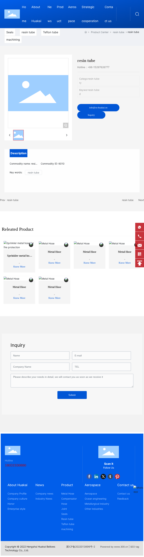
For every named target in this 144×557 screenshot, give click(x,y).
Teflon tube (50, 32)
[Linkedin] (96, 476)
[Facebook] (89, 476)
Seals (9, 32)
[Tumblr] (110, 476)
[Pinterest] (117, 476)
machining (13, 39)
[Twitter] (103, 476)
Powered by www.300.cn (114, 546)
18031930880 (15, 465)
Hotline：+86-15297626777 (93, 67)
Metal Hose (54, 251)
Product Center (100, 32)
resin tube (28, 32)
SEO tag (134, 546)
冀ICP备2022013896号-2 (80, 546)
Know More (19, 266)
